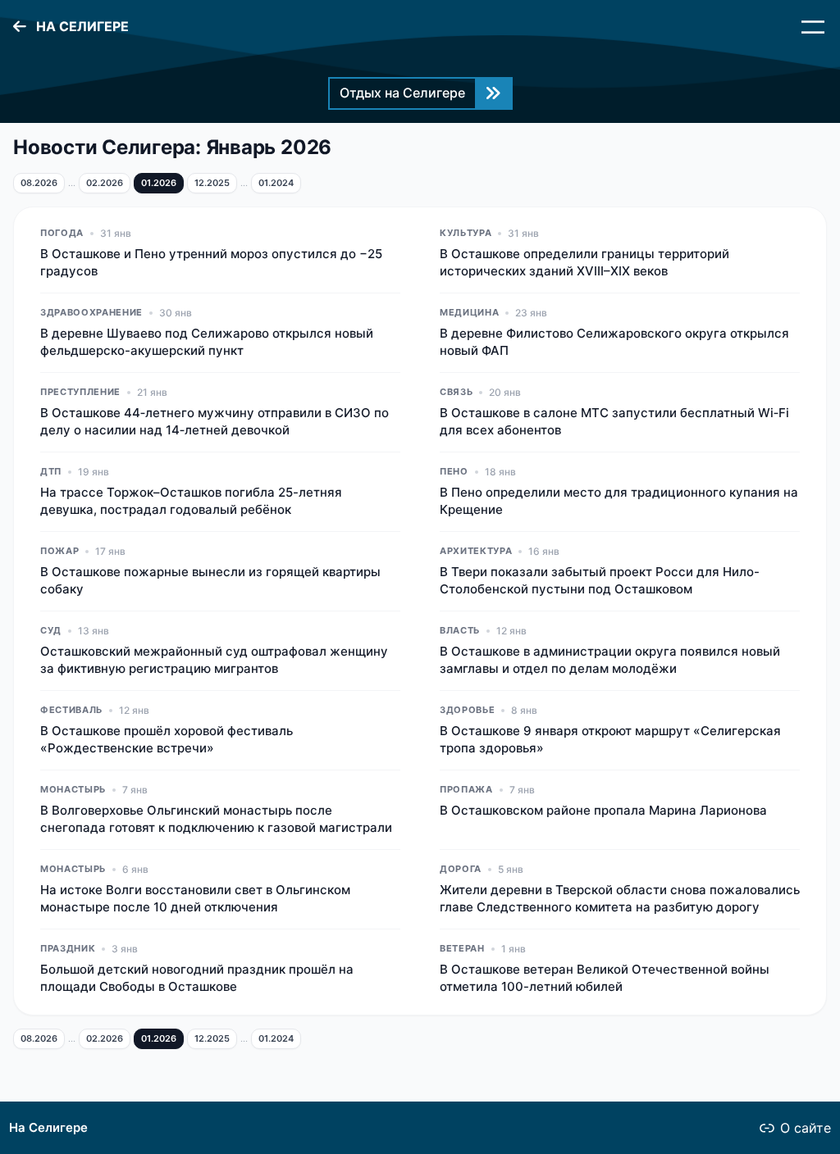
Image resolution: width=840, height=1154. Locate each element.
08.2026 (39, 183)
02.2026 (104, 183)
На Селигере (48, 1127)
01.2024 (276, 183)
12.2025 (212, 183)
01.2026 (158, 183)
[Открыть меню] (813, 27)
